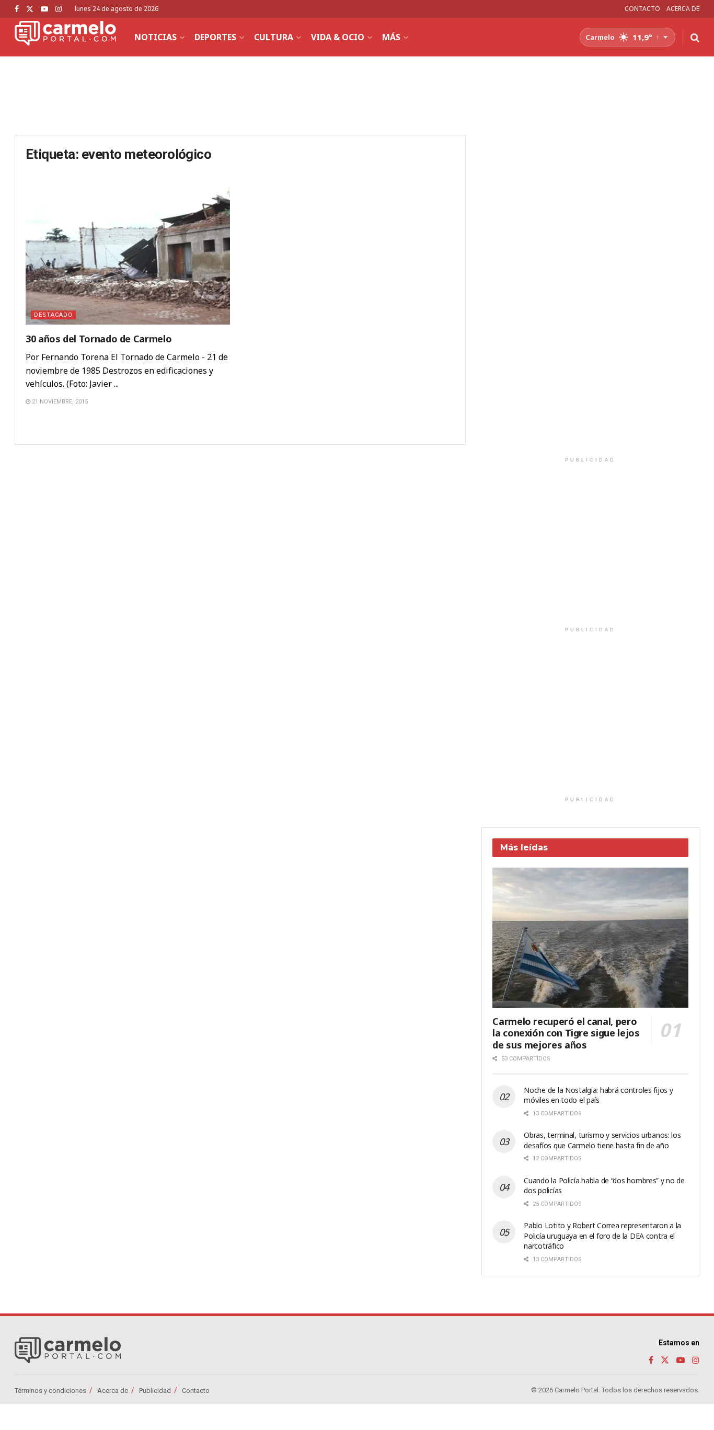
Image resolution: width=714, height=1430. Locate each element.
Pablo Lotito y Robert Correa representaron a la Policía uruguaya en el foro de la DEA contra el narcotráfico (602, 1235)
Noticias (155, 37)
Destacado (53, 315)
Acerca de (112, 1390)
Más (391, 37)
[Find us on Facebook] (17, 9)
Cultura (273, 37)
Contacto (196, 1390)
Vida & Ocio (337, 37)
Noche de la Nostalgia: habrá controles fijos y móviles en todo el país (598, 1095)
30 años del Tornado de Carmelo (98, 338)
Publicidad (155, 1390)
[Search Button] (694, 37)
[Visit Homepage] (65, 37)
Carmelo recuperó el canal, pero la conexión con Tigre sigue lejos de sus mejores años (565, 1033)
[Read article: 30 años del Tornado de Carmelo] (128, 252)
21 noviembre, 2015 (59, 401)
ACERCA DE (682, 8)
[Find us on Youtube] (44, 9)
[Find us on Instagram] (58, 9)
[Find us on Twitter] (29, 9)
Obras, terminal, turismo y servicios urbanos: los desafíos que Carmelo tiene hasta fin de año (602, 1140)
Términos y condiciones (50, 1390)
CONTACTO (642, 8)
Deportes (215, 37)
